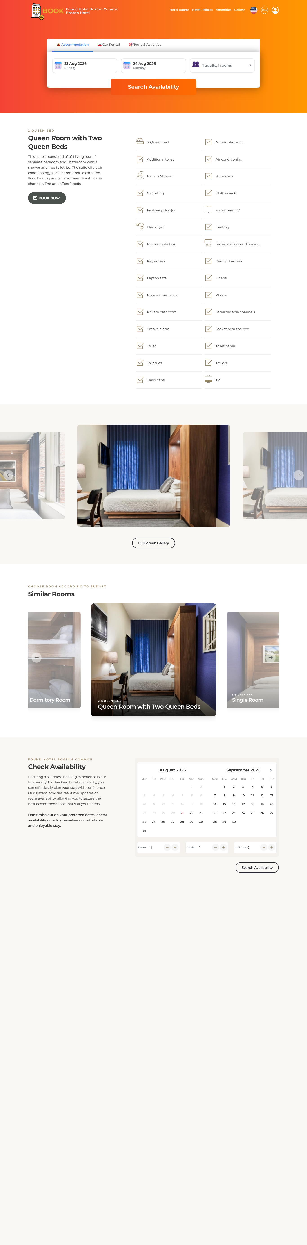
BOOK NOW (49, 198)
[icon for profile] (275, 10)
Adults (191, 847)
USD (264, 9)
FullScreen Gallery (153, 543)
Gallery (239, 9)
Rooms (142, 847)
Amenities (223, 9)
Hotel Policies (202, 9)
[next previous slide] (8, 475)
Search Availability (153, 87)
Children (240, 847)
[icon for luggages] (253, 9)
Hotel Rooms (178, 9)
